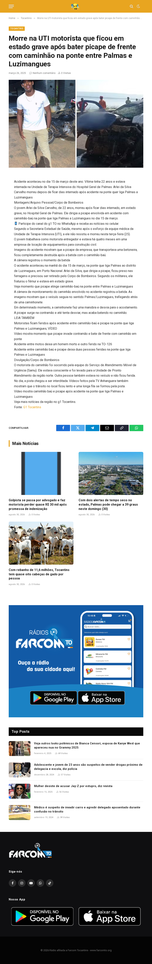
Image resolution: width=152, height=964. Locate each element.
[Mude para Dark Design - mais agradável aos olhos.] (138, 6)
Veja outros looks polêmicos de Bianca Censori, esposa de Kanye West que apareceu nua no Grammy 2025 (87, 745)
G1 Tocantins (32, 407)
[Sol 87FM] (75, 6)
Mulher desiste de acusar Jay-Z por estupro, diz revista (73, 786)
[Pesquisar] (131, 6)
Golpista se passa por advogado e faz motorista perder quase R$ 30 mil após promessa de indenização (38, 504)
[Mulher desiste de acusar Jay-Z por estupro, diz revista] (19, 791)
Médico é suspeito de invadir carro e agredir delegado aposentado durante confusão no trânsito (87, 809)
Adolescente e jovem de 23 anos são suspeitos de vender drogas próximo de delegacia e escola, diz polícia (88, 767)
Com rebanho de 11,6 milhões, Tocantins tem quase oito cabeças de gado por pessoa (39, 574)
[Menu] (11, 6)
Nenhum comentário (44, 73)
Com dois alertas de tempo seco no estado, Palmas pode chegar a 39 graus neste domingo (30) (108, 504)
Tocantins (16, 28)
